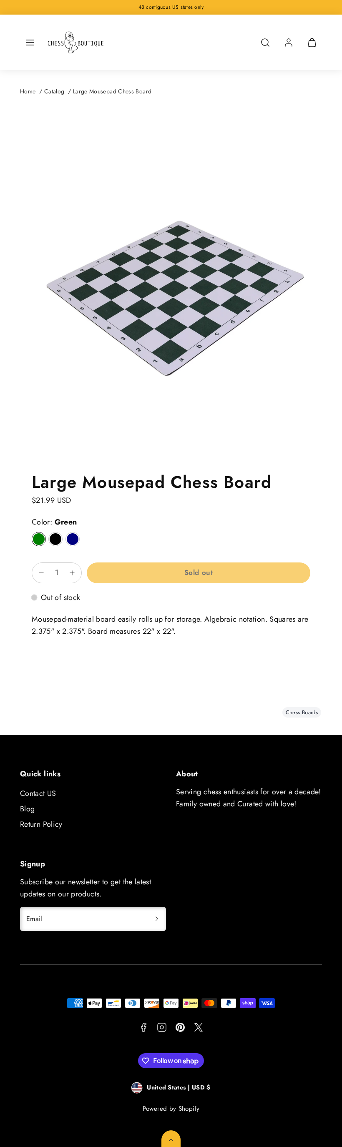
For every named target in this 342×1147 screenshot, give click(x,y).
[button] (30, 43)
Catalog (54, 91)
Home (27, 91)
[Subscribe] (157, 919)
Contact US (38, 793)
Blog (27, 808)
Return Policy (41, 824)
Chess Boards (302, 712)
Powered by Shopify (171, 1108)
